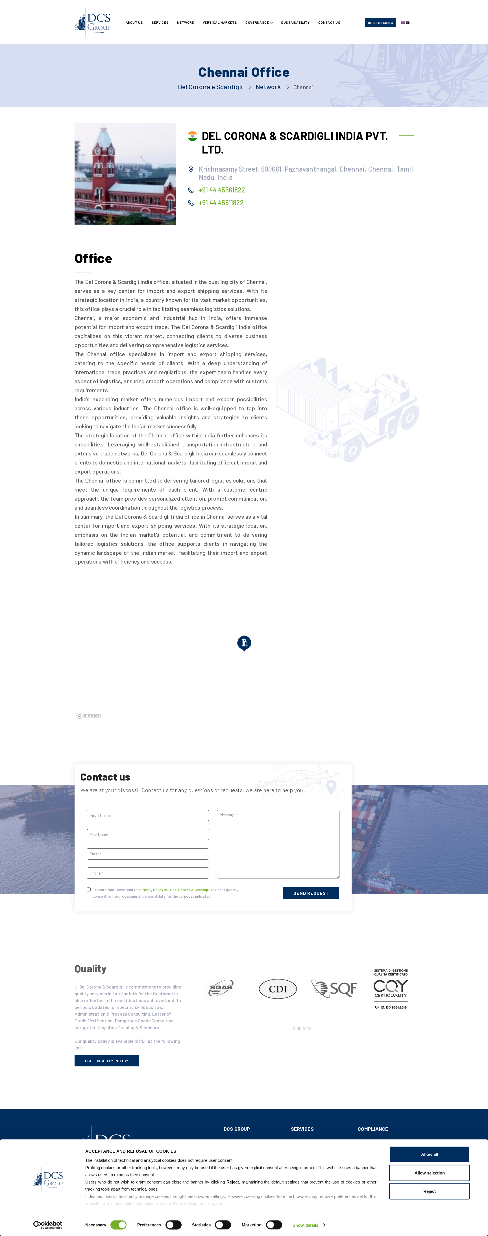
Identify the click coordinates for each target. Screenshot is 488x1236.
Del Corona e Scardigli (210, 86)
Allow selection (430, 1172)
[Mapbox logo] (88, 716)
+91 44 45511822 (221, 202)
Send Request (311, 893)
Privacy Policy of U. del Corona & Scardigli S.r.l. (178, 889)
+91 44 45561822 (222, 190)
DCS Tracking (380, 23)
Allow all (429, 1154)
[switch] (173, 1224)
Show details (305, 1224)
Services (160, 22)
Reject (429, 1191)
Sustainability (295, 22)
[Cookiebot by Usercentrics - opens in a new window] (48, 1225)
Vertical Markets (220, 22)
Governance (257, 22)
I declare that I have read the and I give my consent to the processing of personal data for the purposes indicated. (165, 892)
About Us (134, 22)
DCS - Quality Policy (106, 1060)
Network (185, 22)
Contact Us (329, 22)
